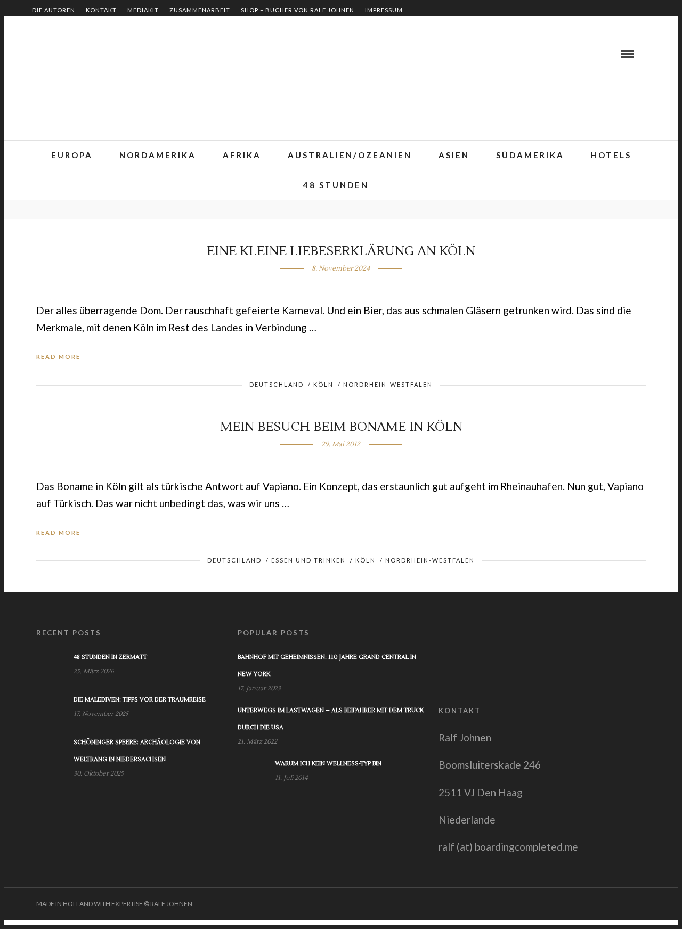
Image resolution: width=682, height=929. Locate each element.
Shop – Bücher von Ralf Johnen (297, 9)
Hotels (611, 155)
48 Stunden (336, 185)
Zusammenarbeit (199, 9)
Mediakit (143, 9)
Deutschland (276, 384)
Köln (323, 384)
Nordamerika (157, 155)
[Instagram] (90, 54)
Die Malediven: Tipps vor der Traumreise (140, 700)
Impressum (384, 9)
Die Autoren (53, 9)
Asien (454, 155)
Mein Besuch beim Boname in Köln (341, 427)
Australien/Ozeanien (350, 155)
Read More (58, 356)
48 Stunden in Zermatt (110, 657)
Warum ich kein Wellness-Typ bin (328, 764)
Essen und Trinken (308, 560)
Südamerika (530, 155)
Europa (72, 155)
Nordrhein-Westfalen (388, 384)
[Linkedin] (64, 54)
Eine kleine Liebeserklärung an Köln (341, 251)
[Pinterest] (77, 54)
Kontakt (101, 9)
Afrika (242, 155)
